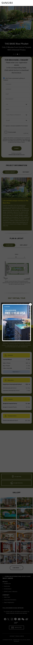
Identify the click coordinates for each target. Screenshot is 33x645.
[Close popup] (30, 304)
